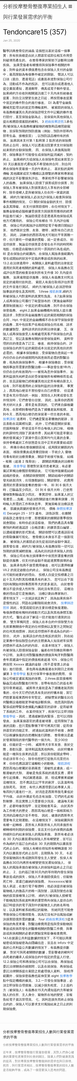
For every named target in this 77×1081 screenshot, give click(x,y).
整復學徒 (9, 716)
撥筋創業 (55, 291)
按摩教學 (66, 976)
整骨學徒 (19, 674)
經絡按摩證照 (54, 121)
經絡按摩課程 (55, 919)
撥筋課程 (64, 763)
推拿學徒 (19, 466)
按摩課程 (9, 419)
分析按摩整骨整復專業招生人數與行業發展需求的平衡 (37, 11)
